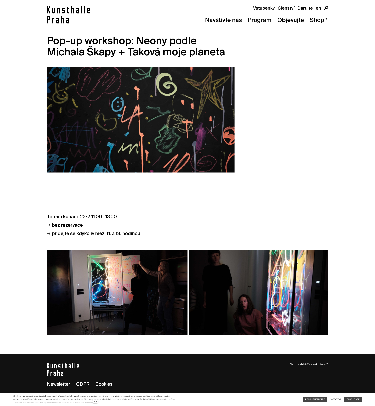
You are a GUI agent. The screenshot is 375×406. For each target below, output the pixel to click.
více (95, 401)
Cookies (103, 384)
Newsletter (58, 384)
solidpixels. (319, 364)
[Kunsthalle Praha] (68, 14)
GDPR (83, 384)
